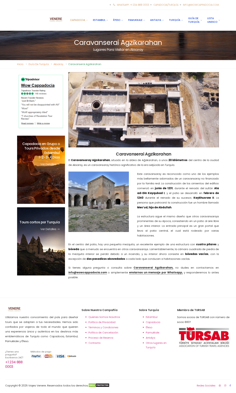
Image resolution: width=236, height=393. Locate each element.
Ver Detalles (48, 164)
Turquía (174, 20)
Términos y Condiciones (103, 327)
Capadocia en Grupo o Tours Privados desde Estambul (41, 151)
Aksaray (58, 64)
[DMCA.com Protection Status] (98, 385)
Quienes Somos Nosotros (104, 317)
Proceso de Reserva (100, 337)
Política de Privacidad (101, 322)
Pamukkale (135, 20)
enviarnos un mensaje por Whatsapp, (156, 272)
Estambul (99, 20)
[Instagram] (225, 385)
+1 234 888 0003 (14, 364)
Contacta (94, 343)
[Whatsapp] (220, 385)
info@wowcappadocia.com (201, 5)
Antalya (155, 20)
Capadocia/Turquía (165, 5)
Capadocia (77, 20)
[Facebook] (230, 385)
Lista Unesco (212, 20)
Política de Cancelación (103, 332)
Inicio (20, 64)
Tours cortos (40, 222)
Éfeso (116, 20)
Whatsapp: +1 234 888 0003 (133, 5)
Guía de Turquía (194, 20)
